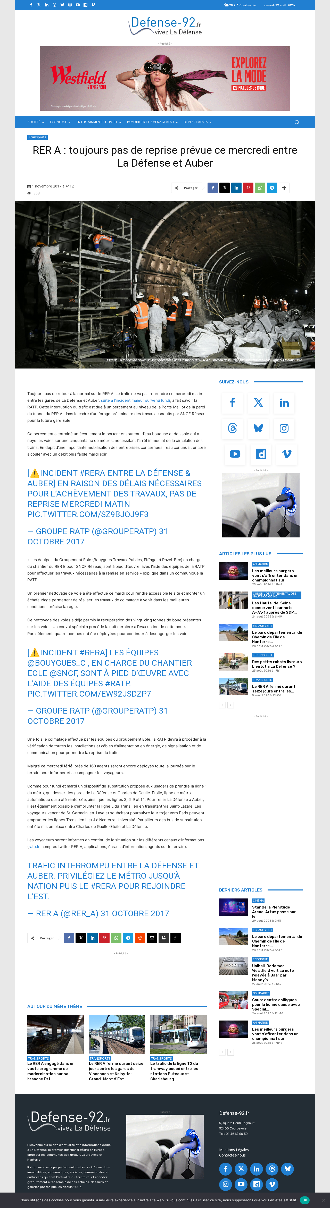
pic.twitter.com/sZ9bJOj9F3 (87, 514)
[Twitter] (39, 5)
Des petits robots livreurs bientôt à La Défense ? (277, 664)
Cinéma (258, 900)
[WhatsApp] (260, 188)
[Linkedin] (47, 5)
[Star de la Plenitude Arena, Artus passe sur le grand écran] (233, 907)
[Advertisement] (121, 967)
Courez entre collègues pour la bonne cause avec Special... (276, 1005)
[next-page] (230, 705)
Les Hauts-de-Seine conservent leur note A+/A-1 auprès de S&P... (274, 608)
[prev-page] (222, 705)
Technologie (263, 655)
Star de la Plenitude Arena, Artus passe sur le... (274, 912)
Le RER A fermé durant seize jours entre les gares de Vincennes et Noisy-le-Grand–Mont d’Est (116, 1071)
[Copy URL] (175, 938)
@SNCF (63, 673)
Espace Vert (262, 626)
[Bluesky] (62, 5)
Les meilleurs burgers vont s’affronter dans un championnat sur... (275, 575)
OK (304, 1200)
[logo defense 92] (165, 25)
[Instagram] (70, 5)
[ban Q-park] (261, 505)
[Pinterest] (248, 188)
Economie (260, 959)
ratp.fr (34, 846)
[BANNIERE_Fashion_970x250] (165, 78)
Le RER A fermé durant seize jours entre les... (273, 688)
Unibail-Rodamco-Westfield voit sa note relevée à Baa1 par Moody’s (273, 973)
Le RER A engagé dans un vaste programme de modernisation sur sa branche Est (51, 1071)
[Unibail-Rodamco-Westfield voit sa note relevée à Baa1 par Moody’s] (233, 966)
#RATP (117, 683)
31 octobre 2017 (135, 913)
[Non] (323, 1200)
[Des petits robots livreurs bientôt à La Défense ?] (233, 662)
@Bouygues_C (56, 663)
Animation (260, 564)
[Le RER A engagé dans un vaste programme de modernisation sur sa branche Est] (55, 1034)
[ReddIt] (140, 938)
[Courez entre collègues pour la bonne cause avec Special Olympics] (233, 1000)
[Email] (152, 938)
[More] (284, 188)
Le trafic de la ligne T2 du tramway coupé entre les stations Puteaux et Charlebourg (174, 1071)
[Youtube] (77, 5)
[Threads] (54, 5)
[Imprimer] (164, 938)
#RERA (92, 473)
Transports (37, 137)
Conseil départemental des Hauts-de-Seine (274, 595)
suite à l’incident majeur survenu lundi (135, 400)
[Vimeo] (93, 5)
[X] (224, 188)
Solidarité (261, 993)
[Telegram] (272, 188)
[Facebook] (31, 5)
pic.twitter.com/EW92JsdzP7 (89, 694)
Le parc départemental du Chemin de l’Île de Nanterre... (277, 637)
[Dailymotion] (85, 5)
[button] (297, 122)
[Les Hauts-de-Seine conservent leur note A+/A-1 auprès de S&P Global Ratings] (233, 600)
